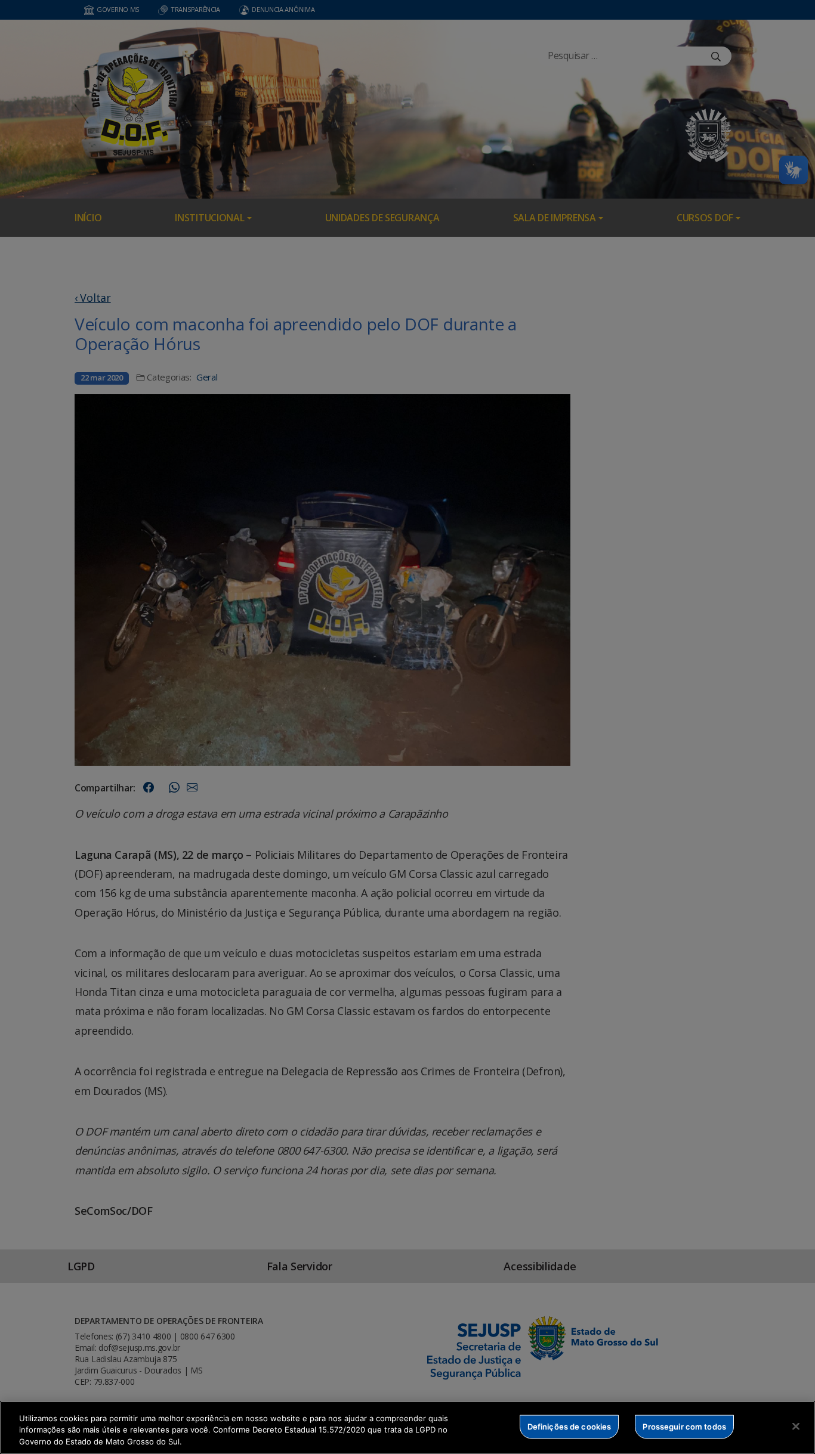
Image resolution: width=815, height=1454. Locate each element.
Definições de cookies (569, 1426)
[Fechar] (796, 1426)
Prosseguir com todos (684, 1426)
